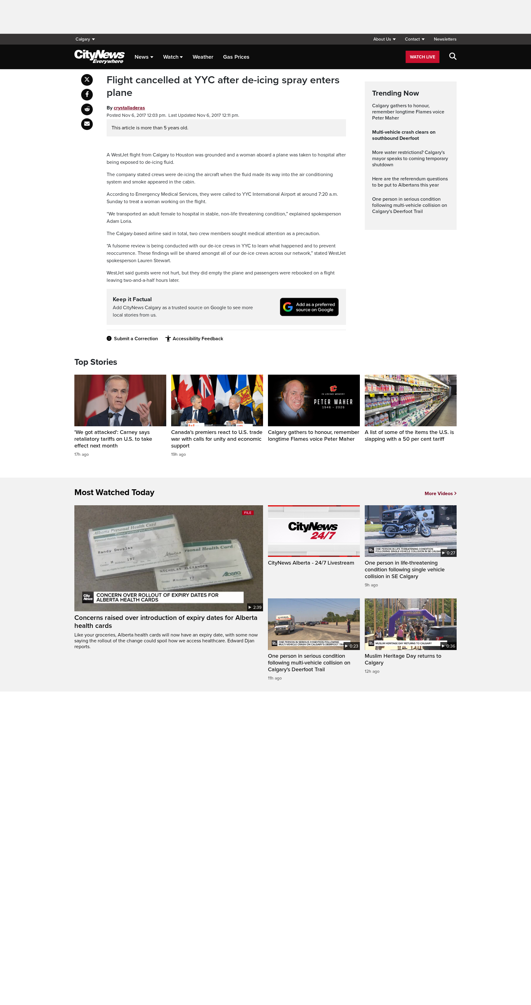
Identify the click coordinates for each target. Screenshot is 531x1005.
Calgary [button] (83, 39)
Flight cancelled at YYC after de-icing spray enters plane (223, 86)
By (126, 108)
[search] (453, 57)
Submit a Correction (136, 339)
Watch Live (422, 57)
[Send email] (87, 124)
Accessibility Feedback (198, 339)
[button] (384, 39)
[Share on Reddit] (87, 109)
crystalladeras (129, 108)
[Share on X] (87, 80)
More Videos (439, 494)
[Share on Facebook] (87, 94)
